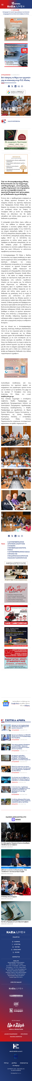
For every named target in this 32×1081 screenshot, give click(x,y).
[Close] (29, 518)
